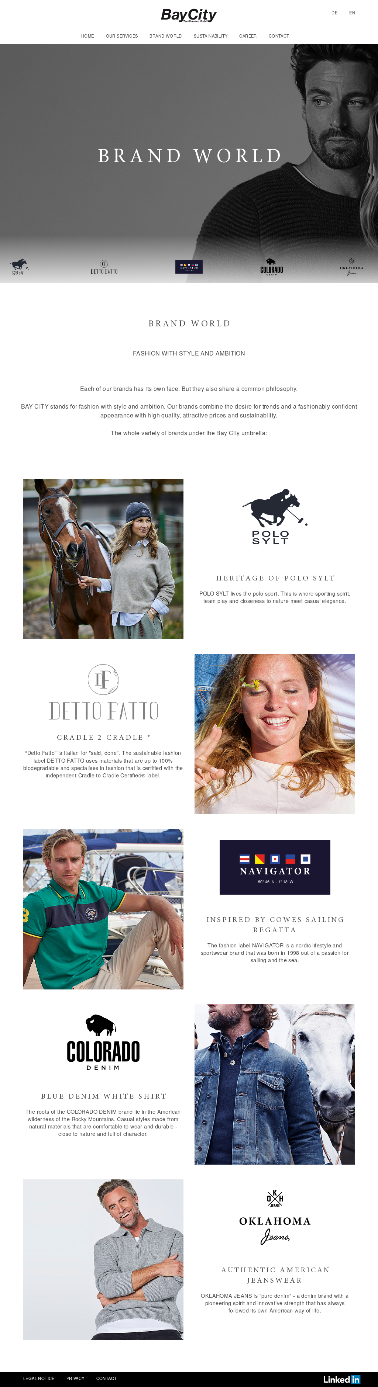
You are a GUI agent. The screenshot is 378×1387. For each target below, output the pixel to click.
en (352, 12)
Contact (279, 36)
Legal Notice (39, 1378)
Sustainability (211, 36)
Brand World (166, 36)
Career (248, 36)
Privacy (75, 1378)
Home (87, 36)
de (334, 12)
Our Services (122, 36)
